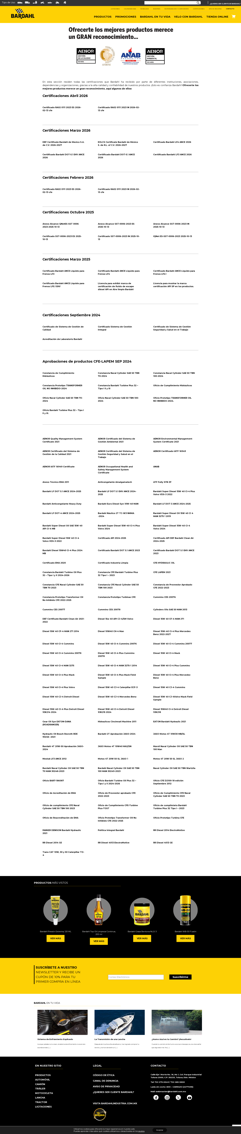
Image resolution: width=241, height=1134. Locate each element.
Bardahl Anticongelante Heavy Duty (62, 504)
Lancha (40, 1097)
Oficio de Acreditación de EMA (59, 793)
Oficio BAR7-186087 (53, 780)
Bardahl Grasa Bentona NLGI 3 (142, 931)
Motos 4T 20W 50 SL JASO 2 (168, 759)
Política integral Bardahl (111, 830)
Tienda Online (217, 16)
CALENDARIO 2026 (130, 9)
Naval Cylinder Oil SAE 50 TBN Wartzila (174, 768)
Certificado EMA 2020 (54, 563)
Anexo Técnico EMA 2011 (56, 482)
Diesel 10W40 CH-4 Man (111, 631)
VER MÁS (55, 938)
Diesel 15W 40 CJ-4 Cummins (169, 687)
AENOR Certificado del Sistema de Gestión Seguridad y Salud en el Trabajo (116, 454)
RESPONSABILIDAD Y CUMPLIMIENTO (176, 9)
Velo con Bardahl (188, 16)
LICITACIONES (115, 9)
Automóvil (42, 1079)
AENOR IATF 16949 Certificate (59, 466)
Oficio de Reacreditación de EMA (60, 818)
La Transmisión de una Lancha (110, 1039)
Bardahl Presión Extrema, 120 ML (55, 931)
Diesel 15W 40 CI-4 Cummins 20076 (117, 644)
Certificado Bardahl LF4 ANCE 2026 (172, 142)
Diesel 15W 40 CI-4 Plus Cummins (171, 665)
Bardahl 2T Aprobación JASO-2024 (116, 734)
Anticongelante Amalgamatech (115, 482)
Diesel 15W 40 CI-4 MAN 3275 (58, 665)
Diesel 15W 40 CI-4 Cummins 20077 (172, 644)
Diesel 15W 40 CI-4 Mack (166, 653)
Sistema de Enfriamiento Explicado (55, 1039)
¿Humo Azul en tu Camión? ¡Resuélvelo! (171, 1039)
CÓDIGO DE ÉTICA (103, 1075)
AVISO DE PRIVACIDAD (106, 1086)
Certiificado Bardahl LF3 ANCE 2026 (172, 154)
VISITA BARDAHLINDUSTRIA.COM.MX (115, 1103)
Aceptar (159, 1130)
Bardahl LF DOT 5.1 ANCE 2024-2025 (62, 491)
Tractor (41, 1102)
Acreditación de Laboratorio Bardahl (62, 339)
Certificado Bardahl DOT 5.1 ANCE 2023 (119, 550)
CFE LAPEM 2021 (162, 572)
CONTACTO (230, 9)
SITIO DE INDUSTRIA (215, 9)
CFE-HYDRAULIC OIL (164, 563)
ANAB (156, 466)
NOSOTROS (156, 9)
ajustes (141, 1131)
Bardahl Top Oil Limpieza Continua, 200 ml (99, 933)
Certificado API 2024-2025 (112, 538)
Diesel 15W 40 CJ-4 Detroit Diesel (61, 697)
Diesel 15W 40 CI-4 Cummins (58, 644)
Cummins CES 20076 (164, 597)
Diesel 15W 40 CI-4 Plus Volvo (59, 687)
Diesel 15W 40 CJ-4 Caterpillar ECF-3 (118, 687)
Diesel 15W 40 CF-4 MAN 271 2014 (61, 631)
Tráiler (40, 1088)
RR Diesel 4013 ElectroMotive (113, 842)
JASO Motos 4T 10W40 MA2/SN (114, 746)
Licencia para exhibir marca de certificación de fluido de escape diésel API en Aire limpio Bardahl (116, 286)
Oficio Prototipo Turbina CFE (168, 818)
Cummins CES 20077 (54, 609)
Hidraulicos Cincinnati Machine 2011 (117, 721)
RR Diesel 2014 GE (52, 842)
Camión (40, 1084)
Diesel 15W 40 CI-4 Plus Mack (58, 675)
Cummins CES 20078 (109, 609)
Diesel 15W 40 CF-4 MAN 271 (168, 619)
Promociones (125, 16)
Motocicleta (44, 1093)
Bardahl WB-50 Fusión (185, 931)
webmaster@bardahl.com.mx (170, 1091)
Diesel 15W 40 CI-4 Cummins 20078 (62, 653)
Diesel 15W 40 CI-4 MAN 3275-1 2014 (117, 665)
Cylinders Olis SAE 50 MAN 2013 (170, 609)
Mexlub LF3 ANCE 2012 (55, 759)
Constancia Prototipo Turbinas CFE (117, 597)
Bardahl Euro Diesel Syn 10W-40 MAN (118, 504)
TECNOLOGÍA (144, 9)
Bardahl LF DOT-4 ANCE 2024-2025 (61, 513)
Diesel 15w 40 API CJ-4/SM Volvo (115, 619)
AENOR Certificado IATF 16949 (169, 451)
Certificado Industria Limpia (113, 563)
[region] (120, 47)
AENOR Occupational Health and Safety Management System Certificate (115, 469)
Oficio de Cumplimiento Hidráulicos (172, 385)
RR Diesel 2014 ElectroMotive (169, 830)
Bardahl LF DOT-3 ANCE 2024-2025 (172, 504)
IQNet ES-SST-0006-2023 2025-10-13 (172, 236)
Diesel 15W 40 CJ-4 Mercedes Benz (117, 697)
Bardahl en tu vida (155, 16)
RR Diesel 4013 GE (163, 842)
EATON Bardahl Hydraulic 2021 (169, 721)
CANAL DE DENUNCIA (105, 1080)
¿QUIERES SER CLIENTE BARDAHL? (113, 1092)
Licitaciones (43, 1106)
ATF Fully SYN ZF (162, 482)
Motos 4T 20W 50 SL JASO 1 (113, 759)
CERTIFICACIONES (198, 9)
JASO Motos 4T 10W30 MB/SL (169, 734)
